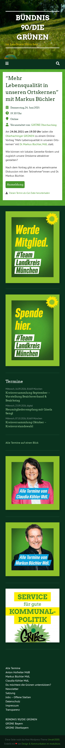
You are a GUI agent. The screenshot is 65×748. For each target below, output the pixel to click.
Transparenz (13, 709)
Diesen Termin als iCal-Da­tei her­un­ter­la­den (29, 193)
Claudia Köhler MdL (17, 680)
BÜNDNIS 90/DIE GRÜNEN (21, 719)
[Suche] (58, 63)
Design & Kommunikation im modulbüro (41, 743)
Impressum (12, 705)
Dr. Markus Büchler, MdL (33, 144)
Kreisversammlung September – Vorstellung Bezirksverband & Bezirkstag (28, 396)
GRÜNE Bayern (14, 723)
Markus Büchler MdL (18, 676)
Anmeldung (15, 184)
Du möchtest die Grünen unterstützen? (28, 684)
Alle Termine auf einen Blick (22, 442)
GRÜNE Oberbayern (17, 727)
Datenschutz (13, 701)
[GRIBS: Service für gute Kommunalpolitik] (32, 641)
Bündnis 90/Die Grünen (32, 27)
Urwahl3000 (53, 739)
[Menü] (6, 63)
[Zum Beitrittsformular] (32, 247)
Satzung (10, 693)
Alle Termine (13, 668)
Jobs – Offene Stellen (18, 697)
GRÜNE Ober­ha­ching (44, 124)
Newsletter (12, 689)
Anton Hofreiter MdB (18, 672)
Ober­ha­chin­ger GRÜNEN (20, 136)
